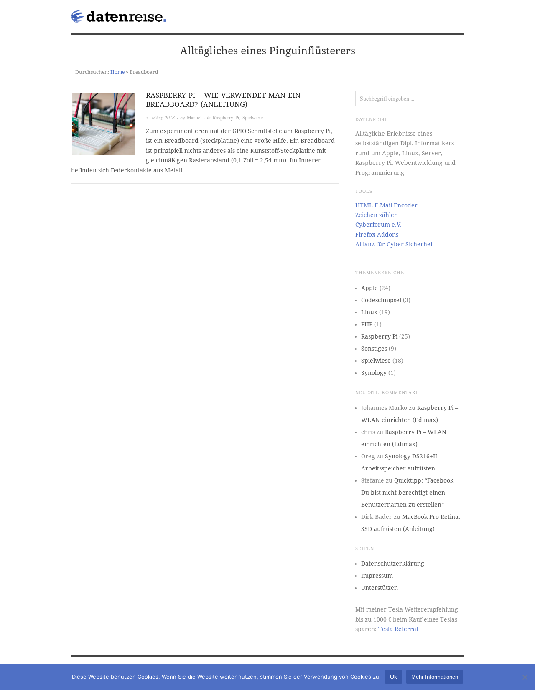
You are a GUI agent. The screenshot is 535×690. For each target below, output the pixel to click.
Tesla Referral (398, 629)
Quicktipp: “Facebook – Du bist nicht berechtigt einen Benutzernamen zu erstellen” (409, 492)
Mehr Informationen (434, 677)
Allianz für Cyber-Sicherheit (394, 244)
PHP (366, 324)
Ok (393, 677)
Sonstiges (374, 348)
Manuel (194, 117)
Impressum (377, 575)
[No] (524, 677)
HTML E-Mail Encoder (386, 205)
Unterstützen (379, 587)
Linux (369, 312)
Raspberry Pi (226, 117)
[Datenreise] (120, 14)
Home (117, 72)
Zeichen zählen (376, 215)
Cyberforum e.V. (378, 224)
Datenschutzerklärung (392, 563)
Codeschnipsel (381, 300)
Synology (374, 372)
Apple (369, 288)
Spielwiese (252, 117)
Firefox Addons (376, 234)
